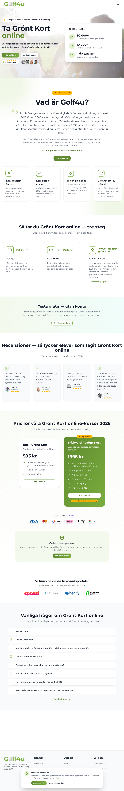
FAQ (66, 763)
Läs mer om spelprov (99, 282)
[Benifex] (92, 593)
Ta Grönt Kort (40, 763)
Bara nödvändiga (57, 783)
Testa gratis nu (64, 323)
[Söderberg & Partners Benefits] (52, 593)
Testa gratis (31, 55)
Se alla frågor (62, 699)
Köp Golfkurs (39, 482)
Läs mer (58, 778)
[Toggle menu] (117, 3)
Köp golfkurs (10, 55)
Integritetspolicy (101, 763)
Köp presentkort (62, 556)
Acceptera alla (39, 783)
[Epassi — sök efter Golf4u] (31, 593)
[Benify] (72, 593)
